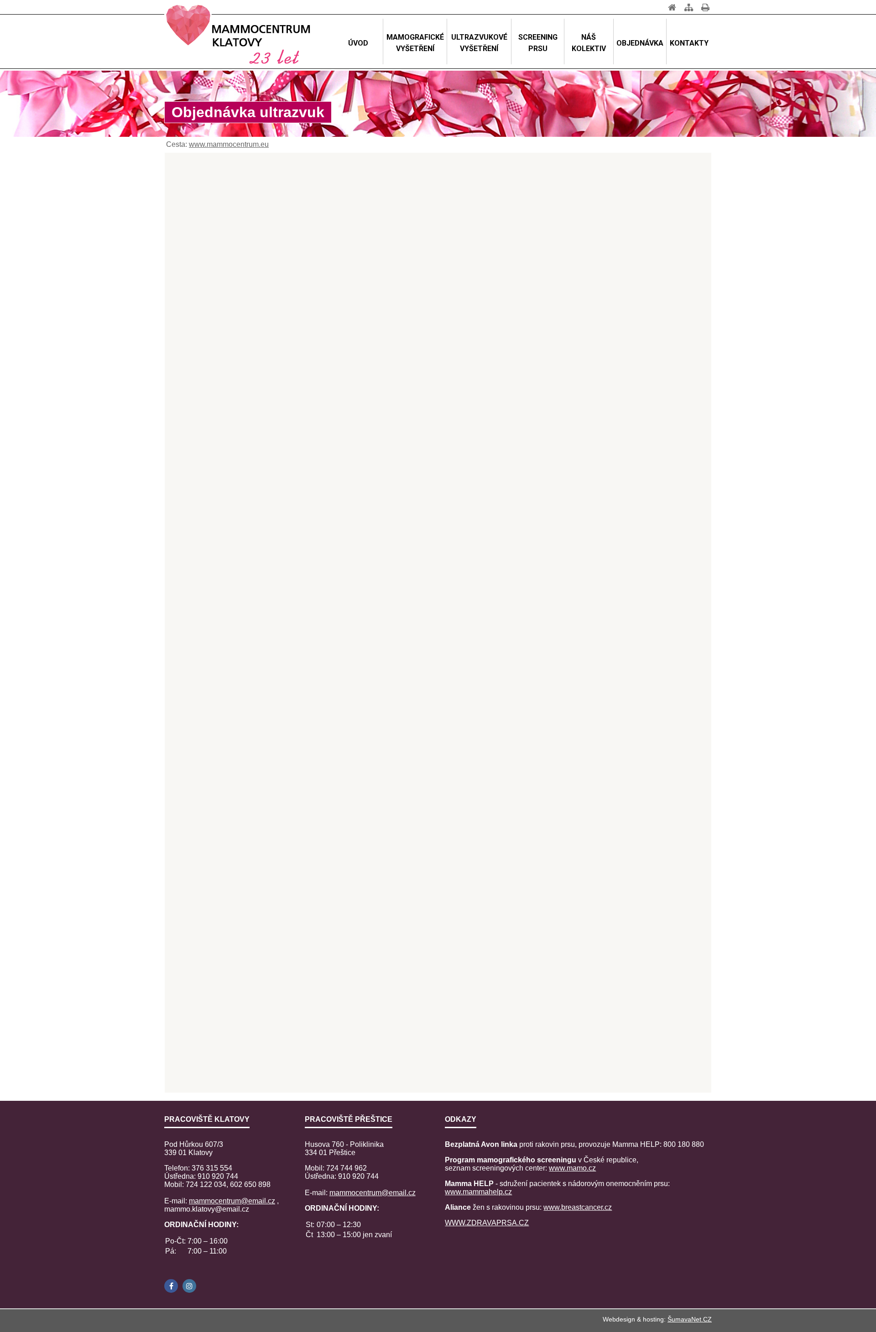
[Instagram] (189, 1286)
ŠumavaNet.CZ (689, 1319)
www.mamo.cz (572, 1168)
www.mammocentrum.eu (229, 144)
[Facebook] (171, 1286)
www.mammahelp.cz (478, 1192)
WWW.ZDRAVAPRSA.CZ (487, 1223)
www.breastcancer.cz (577, 1207)
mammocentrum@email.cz (232, 1201)
